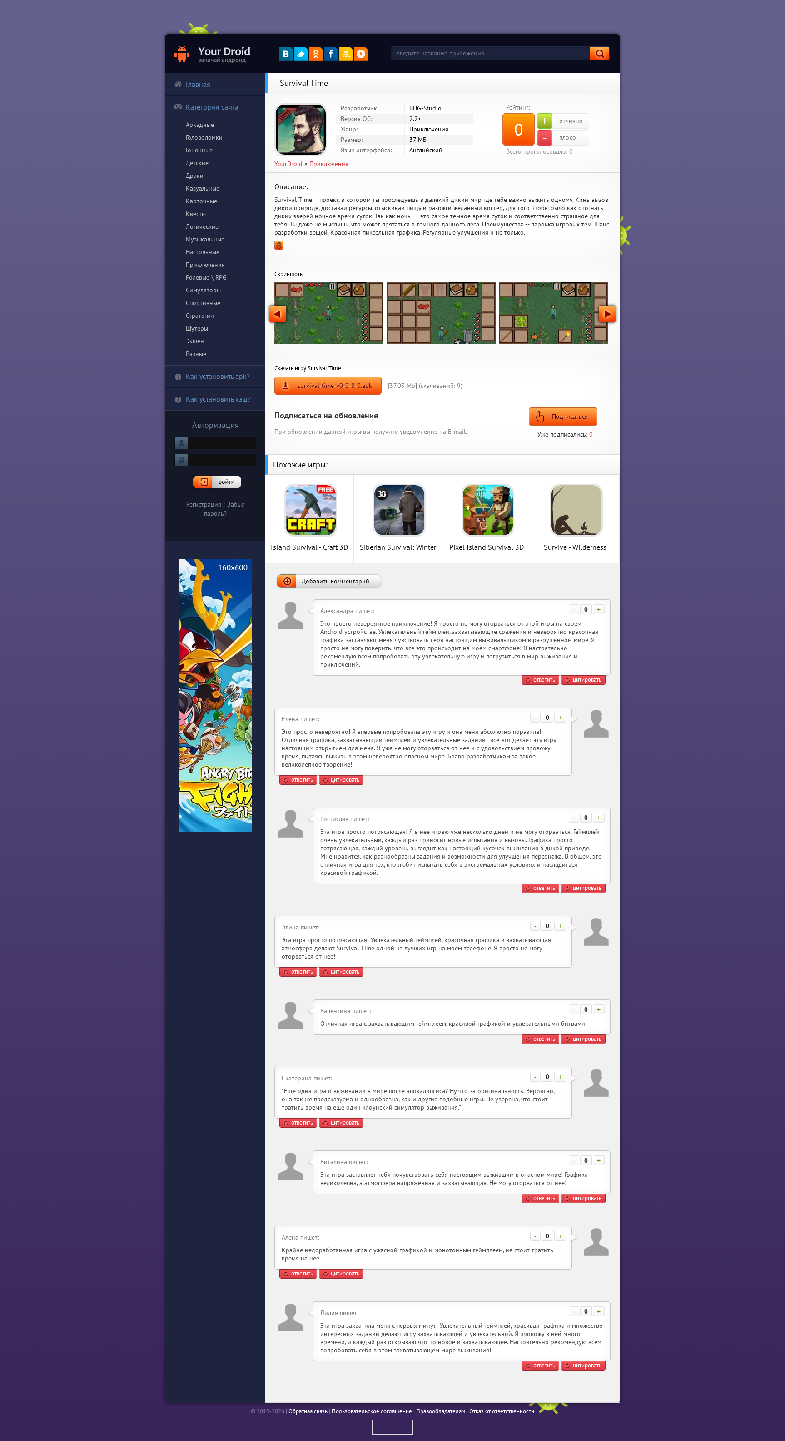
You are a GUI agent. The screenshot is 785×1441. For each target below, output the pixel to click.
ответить (544, 679)
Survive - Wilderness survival (575, 546)
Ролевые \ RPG (206, 277)
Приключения (205, 265)
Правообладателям (440, 1411)
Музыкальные (205, 239)
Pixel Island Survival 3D (486, 546)
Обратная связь (308, 1411)
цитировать (587, 679)
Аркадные (200, 125)
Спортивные (203, 303)
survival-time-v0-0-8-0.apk (335, 386)
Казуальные (202, 188)
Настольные (202, 252)
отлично (562, 121)
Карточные (201, 201)
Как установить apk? (218, 376)
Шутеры (197, 328)
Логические (202, 226)
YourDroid (288, 164)
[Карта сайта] (346, 54)
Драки (195, 175)
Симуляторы (203, 290)
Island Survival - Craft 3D (309, 546)
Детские (197, 163)
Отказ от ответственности (501, 1411)
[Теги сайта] (361, 54)
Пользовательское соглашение (372, 1411)
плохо (559, 138)
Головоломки (204, 137)
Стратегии (200, 315)
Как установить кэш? (218, 398)
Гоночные (199, 150)
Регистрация (203, 504)
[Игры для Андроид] (212, 53)
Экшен (195, 341)
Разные (196, 354)
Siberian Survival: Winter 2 (398, 546)
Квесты (196, 214)
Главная (198, 84)
